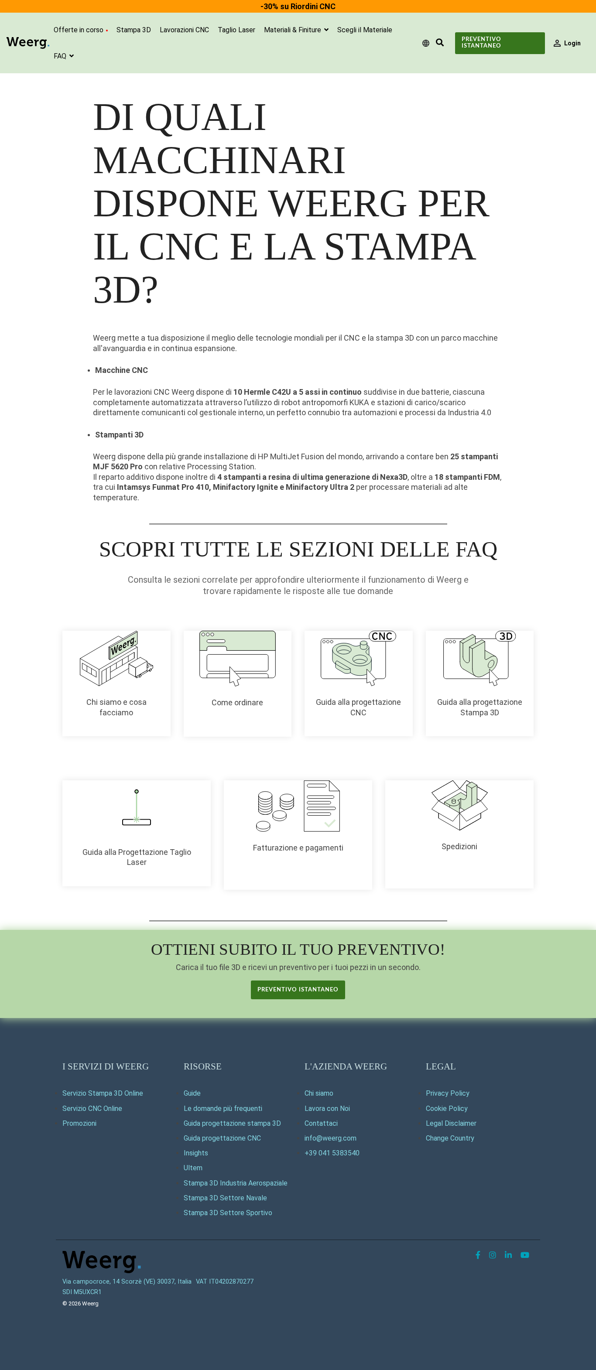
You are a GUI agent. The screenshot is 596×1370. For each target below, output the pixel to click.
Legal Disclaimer (451, 1123)
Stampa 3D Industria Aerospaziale (236, 1183)
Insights (196, 1153)
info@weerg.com (330, 1138)
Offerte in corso (78, 30)
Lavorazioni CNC (184, 30)
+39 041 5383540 (332, 1153)
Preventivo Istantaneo (481, 43)
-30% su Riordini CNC (298, 6)
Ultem (193, 1168)
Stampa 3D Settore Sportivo (228, 1213)
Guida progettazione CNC (222, 1138)
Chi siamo (319, 1093)
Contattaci (321, 1123)
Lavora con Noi (327, 1108)
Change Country (450, 1138)
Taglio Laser (236, 30)
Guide (192, 1093)
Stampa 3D (133, 30)
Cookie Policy (447, 1108)
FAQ (61, 56)
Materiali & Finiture (293, 30)
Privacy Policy (447, 1093)
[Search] (439, 43)
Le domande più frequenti (223, 1108)
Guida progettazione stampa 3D (232, 1123)
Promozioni (79, 1123)
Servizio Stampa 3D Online (102, 1093)
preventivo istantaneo (298, 990)
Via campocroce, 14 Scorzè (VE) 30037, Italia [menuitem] (127, 1281)
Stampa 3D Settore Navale (225, 1198)
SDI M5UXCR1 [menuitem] (82, 1292)
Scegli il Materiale (364, 30)
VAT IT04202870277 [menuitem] (224, 1281)
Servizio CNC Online (92, 1108)
